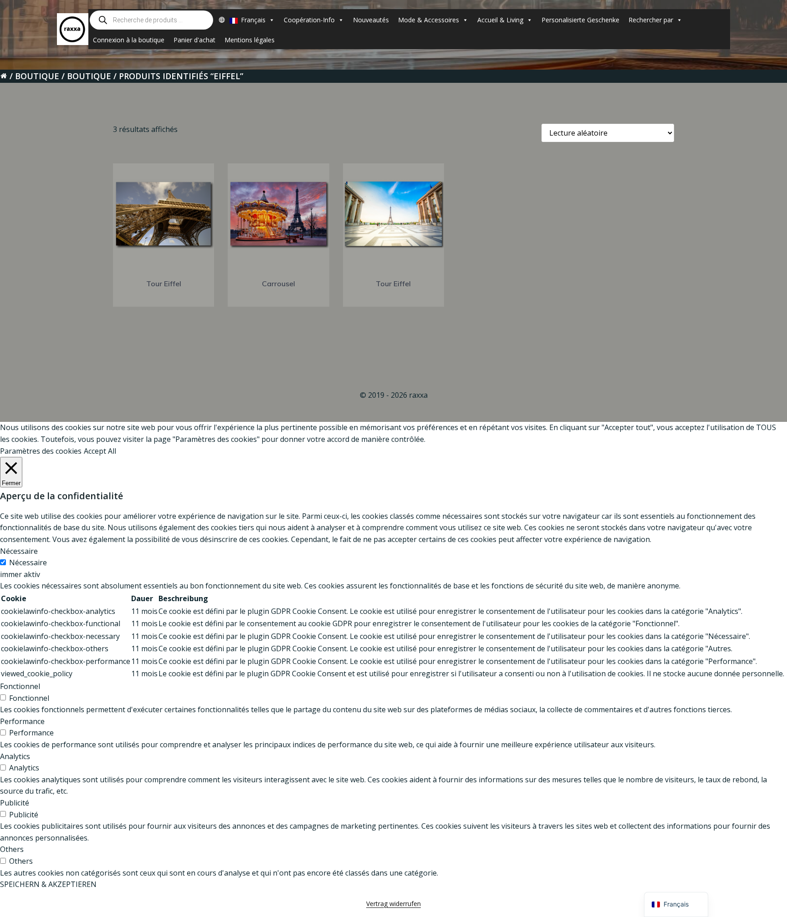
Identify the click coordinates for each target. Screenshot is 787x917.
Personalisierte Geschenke (580, 19)
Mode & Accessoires (428, 19)
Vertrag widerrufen (393, 903)
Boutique (37, 76)
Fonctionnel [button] (20, 686)
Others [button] (12, 849)
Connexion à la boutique (128, 39)
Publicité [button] (14, 803)
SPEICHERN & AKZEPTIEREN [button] (48, 884)
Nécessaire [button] (19, 551)
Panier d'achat (194, 39)
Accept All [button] (100, 451)
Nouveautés (371, 19)
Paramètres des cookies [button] (41, 451)
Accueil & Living (500, 19)
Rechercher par (651, 19)
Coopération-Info (309, 19)
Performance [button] (22, 721)
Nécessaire (28, 562)
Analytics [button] (15, 756)
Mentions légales (250, 39)
